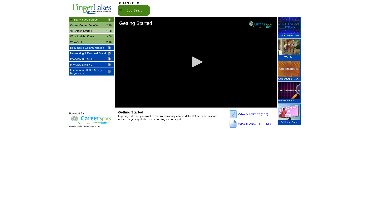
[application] (196, 62)
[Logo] (261, 25)
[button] (196, 61)
